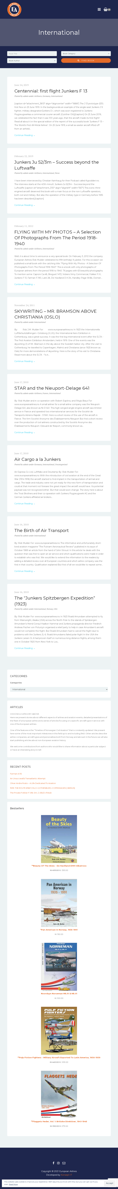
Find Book (86, 60)
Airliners (38, 96)
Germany (46, 96)
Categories (16, 683)
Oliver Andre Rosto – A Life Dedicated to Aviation (33, 783)
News (57, 173)
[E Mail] (63, 1163)
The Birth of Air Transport (41, 530)
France (45, 393)
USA (55, 609)
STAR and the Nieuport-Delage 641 (52, 388)
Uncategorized (61, 464)
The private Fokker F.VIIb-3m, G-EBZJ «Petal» (31, 793)
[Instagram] (58, 1163)
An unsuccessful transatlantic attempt (27, 778)
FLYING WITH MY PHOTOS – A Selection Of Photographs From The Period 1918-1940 (57, 237)
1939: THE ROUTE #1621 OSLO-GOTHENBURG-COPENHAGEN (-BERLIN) (42, 788)
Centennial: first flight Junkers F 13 (50, 91)
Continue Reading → (24, 135)
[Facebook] (53, 1163)
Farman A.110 (16, 774)
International (56, 96)
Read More (13, 1184)
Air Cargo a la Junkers (37, 459)
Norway (49, 609)
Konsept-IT (66, 1175)
